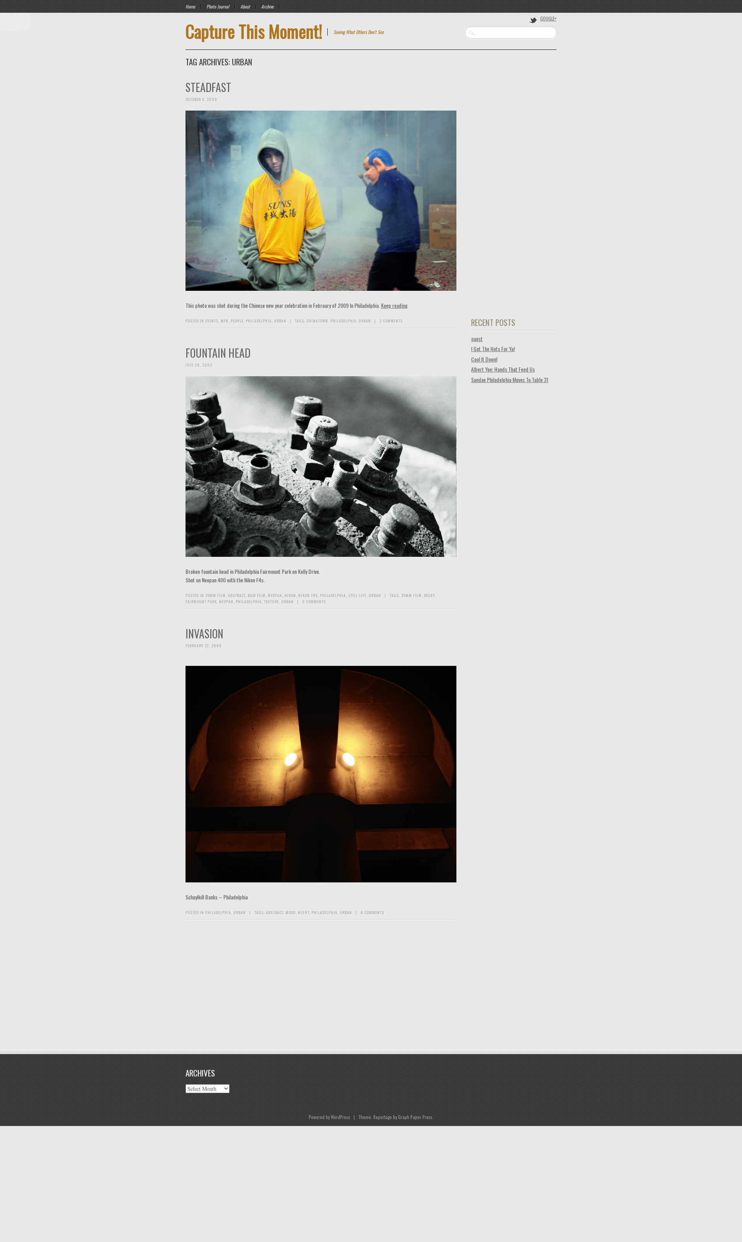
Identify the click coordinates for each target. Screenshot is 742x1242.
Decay (429, 595)
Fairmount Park (201, 601)
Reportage (382, 1117)
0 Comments (314, 601)
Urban (280, 321)
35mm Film (215, 595)
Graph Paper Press (415, 1117)
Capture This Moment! (254, 31)
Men (224, 321)
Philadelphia (259, 321)
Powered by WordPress (329, 1117)
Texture (271, 601)
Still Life (357, 595)
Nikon (290, 595)
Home (190, 6)
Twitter (533, 19)
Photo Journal (217, 6)
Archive (267, 6)
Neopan (275, 595)
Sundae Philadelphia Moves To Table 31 (509, 379)
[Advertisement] (513, 194)
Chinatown (317, 321)
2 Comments (391, 321)
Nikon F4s (308, 595)
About (245, 6)
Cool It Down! (484, 359)
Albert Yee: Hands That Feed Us (503, 369)
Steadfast (208, 87)
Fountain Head (218, 353)
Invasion (204, 633)
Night (303, 912)
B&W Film (256, 595)
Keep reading (394, 305)
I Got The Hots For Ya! (493, 349)
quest (477, 338)
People (237, 321)
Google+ (548, 18)
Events (211, 321)
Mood (291, 912)
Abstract (236, 595)
